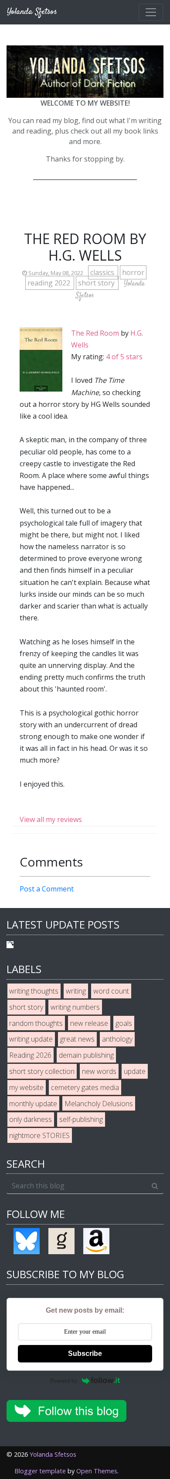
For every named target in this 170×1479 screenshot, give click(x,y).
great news (77, 1039)
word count (111, 991)
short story (97, 283)
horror (133, 272)
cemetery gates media (85, 1087)
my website (26, 1087)
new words (99, 1071)
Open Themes (96, 1471)
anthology (117, 1039)
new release (89, 1023)
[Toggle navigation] (151, 12)
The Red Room (95, 333)
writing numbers (75, 1007)
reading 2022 (49, 283)
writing (76, 991)
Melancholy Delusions (99, 1103)
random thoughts (36, 1023)
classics (103, 272)
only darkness (30, 1119)
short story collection (42, 1071)
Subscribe (85, 1353)
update (135, 1071)
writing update (31, 1039)
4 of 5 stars (124, 356)
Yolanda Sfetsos (53, 1454)
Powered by (64, 1380)
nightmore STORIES (39, 1135)
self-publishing (81, 1119)
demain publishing (86, 1055)
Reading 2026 (30, 1055)
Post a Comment (47, 889)
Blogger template (40, 1471)
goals (124, 1023)
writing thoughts (33, 991)
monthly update (33, 1103)
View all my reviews (51, 819)
